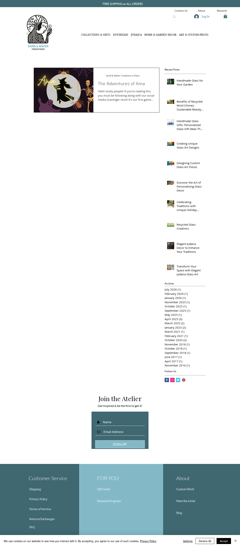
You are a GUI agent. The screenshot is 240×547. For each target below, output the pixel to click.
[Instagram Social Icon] (172, 380)
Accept (224, 541)
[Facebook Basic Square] (167, 380)
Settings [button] (188, 541)
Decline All (205, 541)
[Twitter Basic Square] (178, 380)
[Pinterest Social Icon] (184, 380)
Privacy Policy (148, 541)
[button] (225, 16)
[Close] (235, 541)
